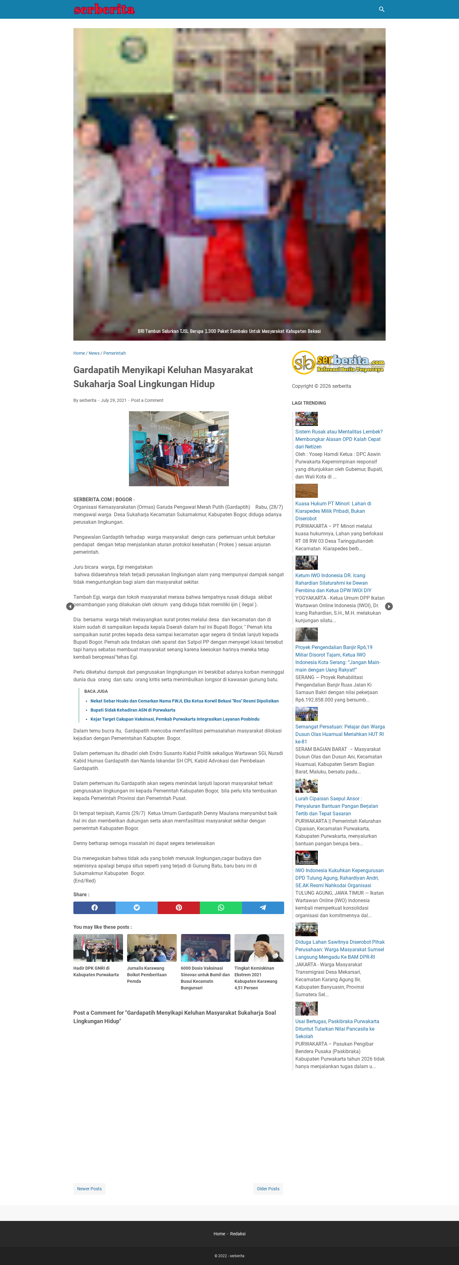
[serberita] (104, 9)
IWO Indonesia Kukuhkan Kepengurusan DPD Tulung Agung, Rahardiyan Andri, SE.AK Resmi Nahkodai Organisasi (339, 878)
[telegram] (263, 908)
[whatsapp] (221, 908)
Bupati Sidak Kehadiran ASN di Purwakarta (133, 710)
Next (389, 606)
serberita (237, 1256)
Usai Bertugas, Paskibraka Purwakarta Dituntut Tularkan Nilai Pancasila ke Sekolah (337, 1028)
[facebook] (94, 908)
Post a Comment (147, 400)
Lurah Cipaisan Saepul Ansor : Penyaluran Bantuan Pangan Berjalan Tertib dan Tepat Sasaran (336, 806)
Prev (70, 606)
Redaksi (237, 1233)
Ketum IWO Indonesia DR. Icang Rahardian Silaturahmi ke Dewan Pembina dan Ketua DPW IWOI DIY (333, 582)
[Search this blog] (382, 9)
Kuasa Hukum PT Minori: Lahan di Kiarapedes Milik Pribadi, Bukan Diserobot (333, 511)
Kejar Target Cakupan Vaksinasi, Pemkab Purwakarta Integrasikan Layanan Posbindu (175, 719)
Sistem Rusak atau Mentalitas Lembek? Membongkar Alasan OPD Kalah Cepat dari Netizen (339, 439)
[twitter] (137, 908)
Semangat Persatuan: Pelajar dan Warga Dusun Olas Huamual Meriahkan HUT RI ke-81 (340, 734)
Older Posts (268, 1188)
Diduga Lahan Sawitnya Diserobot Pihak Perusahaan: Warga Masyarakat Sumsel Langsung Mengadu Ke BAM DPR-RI (340, 949)
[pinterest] (179, 908)
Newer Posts (89, 1188)
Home (219, 1233)
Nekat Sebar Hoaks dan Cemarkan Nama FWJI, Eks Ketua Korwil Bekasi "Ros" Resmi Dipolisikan (185, 700)
